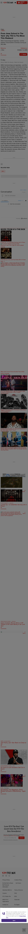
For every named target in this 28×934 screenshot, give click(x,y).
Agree (14, 920)
